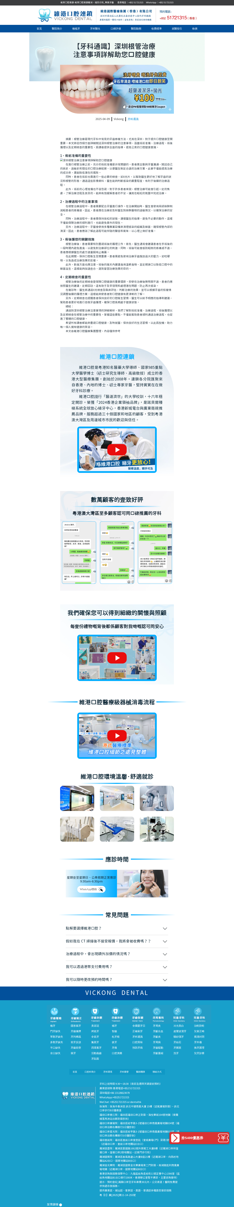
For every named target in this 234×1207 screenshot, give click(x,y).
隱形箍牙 (76, 1025)
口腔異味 (137, 1042)
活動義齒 (96, 1053)
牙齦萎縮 (158, 1053)
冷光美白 (179, 1025)
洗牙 (176, 1053)
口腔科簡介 (90, 1072)
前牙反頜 (76, 1042)
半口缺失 (55, 1047)
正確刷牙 (137, 1031)
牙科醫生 (95, 28)
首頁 (39, 28)
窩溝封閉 (199, 1036)
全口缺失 (55, 1053)
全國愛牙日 (138, 1025)
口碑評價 (116, 28)
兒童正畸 (199, 1031)
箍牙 (73, 1053)
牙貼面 (95, 1058)
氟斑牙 (95, 1042)
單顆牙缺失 (56, 1036)
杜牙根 (116, 1036)
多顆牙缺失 (56, 1042)
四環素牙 (96, 1047)
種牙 (52, 1025)
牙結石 (177, 1042)
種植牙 (76, 28)
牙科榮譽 (124, 1072)
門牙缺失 (55, 1031)
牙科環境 (107, 1072)
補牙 (114, 1025)
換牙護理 (199, 1047)
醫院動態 (136, 28)
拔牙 (114, 1042)
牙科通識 (133, 119)
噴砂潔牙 (179, 1036)
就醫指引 (177, 28)
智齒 (114, 1031)
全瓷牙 (95, 1036)
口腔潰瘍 (117, 1053)
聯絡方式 (157, 1072)
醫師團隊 (140, 1072)
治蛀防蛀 (199, 1025)
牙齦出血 (158, 1031)
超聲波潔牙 (180, 1031)
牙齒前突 (76, 1047)
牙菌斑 (177, 1047)
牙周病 (157, 1042)
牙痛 (114, 1047)
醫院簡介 (57, 28)
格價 (194, 28)
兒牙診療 (199, 1053)
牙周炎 (157, 1025)
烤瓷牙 (95, 1031)
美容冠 (95, 1025)
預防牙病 (137, 1047)
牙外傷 (198, 1042)
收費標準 (156, 28)
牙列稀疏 (76, 1036)
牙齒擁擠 (76, 1031)
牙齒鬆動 (158, 1047)
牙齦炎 (157, 1036)
